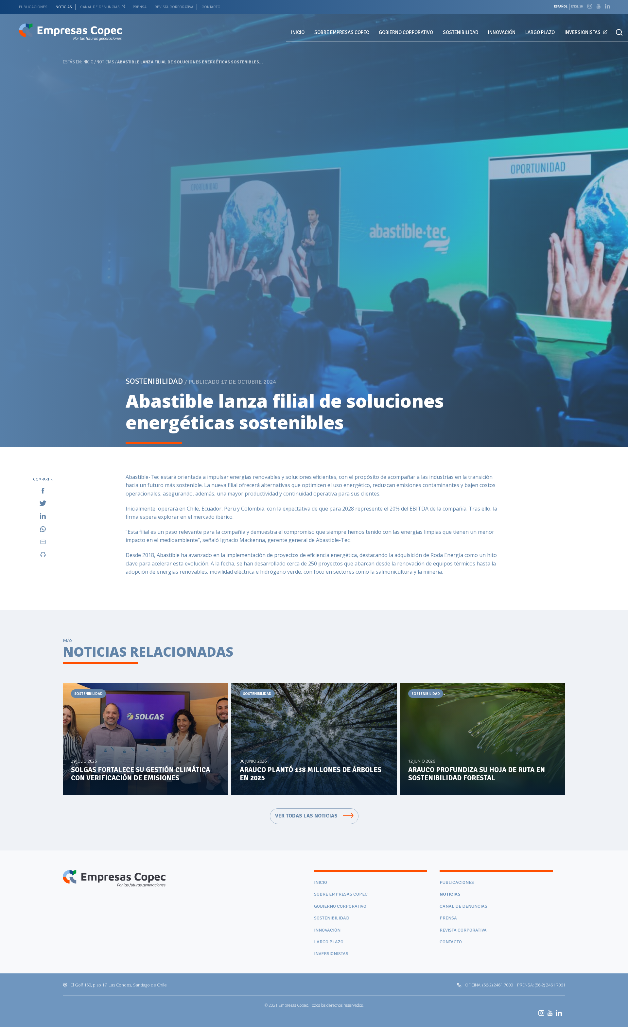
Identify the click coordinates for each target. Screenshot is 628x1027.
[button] (619, 33)
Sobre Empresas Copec (341, 32)
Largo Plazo (540, 32)
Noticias (64, 7)
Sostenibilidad (460, 32)
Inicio (298, 32)
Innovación (501, 32)
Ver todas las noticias (307, 816)
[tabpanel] (314, 223)
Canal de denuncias (100, 7)
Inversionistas (583, 32)
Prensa (140, 7)
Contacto (210, 7)
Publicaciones (33, 7)
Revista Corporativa (174, 7)
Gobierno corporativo (406, 32)
